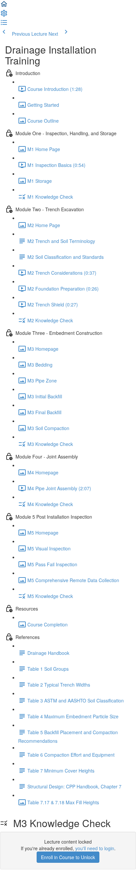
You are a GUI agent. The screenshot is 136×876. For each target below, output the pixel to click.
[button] (4, 6)
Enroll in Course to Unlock (68, 857)
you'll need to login (94, 848)
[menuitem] (4, 15)
